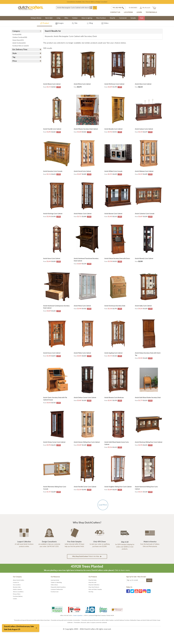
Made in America (17, 589)
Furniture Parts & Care (20, 46)
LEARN (139, 12)
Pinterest (140, 591)
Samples (133, 18)
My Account (146, 7)
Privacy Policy (16, 594)
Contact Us (16, 582)
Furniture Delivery (18, 596)
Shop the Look (92, 582)
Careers (15, 598)
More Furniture (101, 18)
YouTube (136, 591)
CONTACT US (115, 12)
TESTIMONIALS (151, 12)
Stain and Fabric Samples (95, 589)
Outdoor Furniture (19, 37)
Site (75, 23)
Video (105, 23)
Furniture (16, 34)
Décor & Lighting (87, 18)
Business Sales (17, 587)
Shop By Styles (92, 580)
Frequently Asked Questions (58, 587)
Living (58, 18)
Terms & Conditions (18, 591)
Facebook (128, 591)
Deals (141, 18)
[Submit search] (95, 7)
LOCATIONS (128, 12)
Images (60, 23)
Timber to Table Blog (56, 582)
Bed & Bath (49, 18)
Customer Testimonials (57, 589)
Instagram (144, 591)
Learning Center (55, 580)
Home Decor (18, 40)
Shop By (112, 18)
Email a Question (77, 615)
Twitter (132, 591)
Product (45, 23)
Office (66, 18)
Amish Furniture (19, 43)
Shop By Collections (94, 584)
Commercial (122, 18)
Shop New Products (94, 587)
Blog (91, 23)
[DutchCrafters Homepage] (30, 8)
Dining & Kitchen (36, 18)
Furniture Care (54, 591)
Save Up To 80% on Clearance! (87, 2)
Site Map (91, 591)
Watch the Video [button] (86, 556)
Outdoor (75, 18)
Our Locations (17, 584)
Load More (103, 505)
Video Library (54, 584)
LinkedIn (149, 591)
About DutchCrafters (18, 580)
